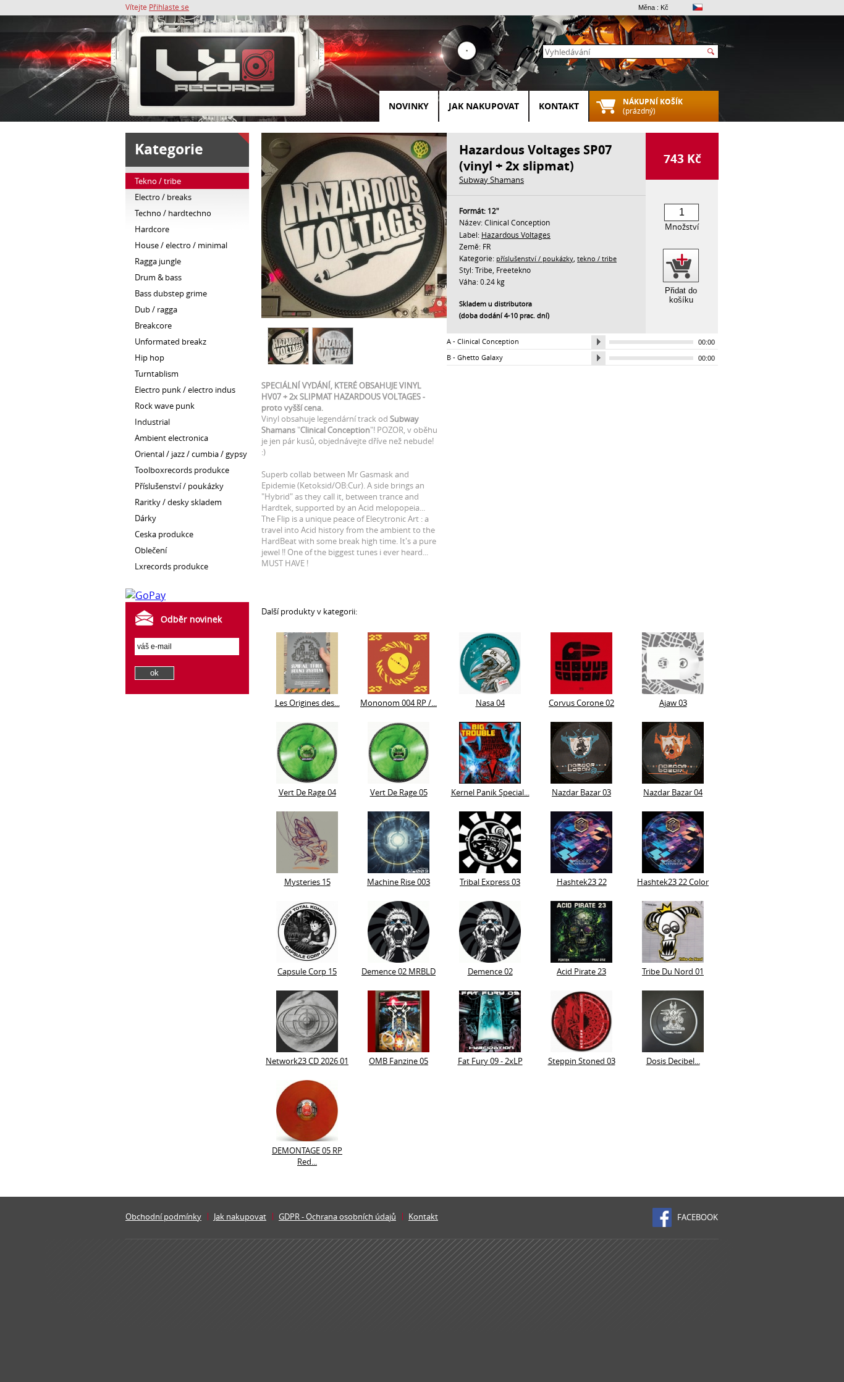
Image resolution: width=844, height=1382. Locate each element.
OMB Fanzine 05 (398, 1060)
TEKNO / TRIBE (158, 180)
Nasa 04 (490, 702)
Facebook (697, 1217)
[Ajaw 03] (673, 690)
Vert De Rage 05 (399, 792)
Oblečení (151, 550)
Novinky (409, 106)
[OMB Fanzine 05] (398, 1048)
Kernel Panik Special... (490, 792)
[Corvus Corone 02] (581, 690)
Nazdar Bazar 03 (581, 792)
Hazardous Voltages (516, 235)
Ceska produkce (164, 534)
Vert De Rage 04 (307, 792)
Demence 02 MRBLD (398, 971)
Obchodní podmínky (163, 1216)
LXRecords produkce (171, 566)
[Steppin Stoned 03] (581, 1048)
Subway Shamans (491, 179)
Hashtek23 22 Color (673, 881)
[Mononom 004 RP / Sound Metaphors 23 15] (398, 690)
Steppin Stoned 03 (581, 1060)
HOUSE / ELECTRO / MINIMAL (181, 245)
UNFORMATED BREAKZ (170, 341)
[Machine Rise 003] (398, 869)
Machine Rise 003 (398, 881)
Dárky (145, 518)
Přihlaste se (169, 7)
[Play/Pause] (598, 342)
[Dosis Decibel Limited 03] (673, 1048)
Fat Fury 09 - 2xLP (490, 1060)
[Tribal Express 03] (490, 869)
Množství (682, 226)
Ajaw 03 (673, 702)
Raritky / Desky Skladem (178, 502)
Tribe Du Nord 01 (673, 971)
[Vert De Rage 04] (307, 780)
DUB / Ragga (156, 309)
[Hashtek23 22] (581, 869)
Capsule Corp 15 (307, 971)
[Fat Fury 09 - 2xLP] (490, 1048)
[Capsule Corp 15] (307, 959)
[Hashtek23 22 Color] (673, 869)
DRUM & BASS (158, 277)
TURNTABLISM (157, 373)
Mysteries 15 (307, 881)
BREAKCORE (153, 325)
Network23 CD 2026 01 (307, 1060)
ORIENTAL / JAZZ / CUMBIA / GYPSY (191, 453)
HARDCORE (152, 229)
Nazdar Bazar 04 (673, 792)
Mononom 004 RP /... (398, 702)
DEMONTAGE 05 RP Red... (307, 1156)
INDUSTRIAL (152, 421)
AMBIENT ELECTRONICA (171, 437)
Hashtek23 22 (582, 881)
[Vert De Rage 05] (398, 780)
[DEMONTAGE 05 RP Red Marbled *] (307, 1138)
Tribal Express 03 (490, 881)
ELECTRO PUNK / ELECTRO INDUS (185, 389)
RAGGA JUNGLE (158, 261)
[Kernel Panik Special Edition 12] (490, 780)
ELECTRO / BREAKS (163, 197)
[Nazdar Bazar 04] (673, 780)
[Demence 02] (490, 959)
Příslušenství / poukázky (179, 486)
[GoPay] (145, 595)
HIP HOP (149, 357)
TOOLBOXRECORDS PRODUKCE (182, 469)
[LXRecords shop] (218, 74)
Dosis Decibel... (673, 1060)
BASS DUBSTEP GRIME (171, 293)
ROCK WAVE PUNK (165, 405)
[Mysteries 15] (307, 869)
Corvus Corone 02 (581, 702)
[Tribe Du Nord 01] (673, 959)
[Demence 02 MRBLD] (398, 959)
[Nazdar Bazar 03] (581, 780)
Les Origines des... (307, 702)
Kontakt (559, 106)
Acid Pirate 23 (581, 971)
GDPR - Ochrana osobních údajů (337, 1216)
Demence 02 (490, 971)
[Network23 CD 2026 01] (307, 1048)
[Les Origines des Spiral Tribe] (307, 690)
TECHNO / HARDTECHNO (173, 213)
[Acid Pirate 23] (581, 959)
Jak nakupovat (484, 106)
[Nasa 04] (490, 690)
